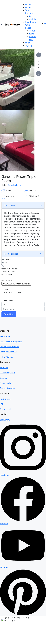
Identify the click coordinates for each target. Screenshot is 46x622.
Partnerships (5, 399)
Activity (32, 19)
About (32, 30)
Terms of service (7, 388)
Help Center (5, 336)
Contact (32, 36)
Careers (3, 378)
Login (27, 42)
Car (30, 16)
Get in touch (5, 409)
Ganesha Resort (14, 185)
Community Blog (7, 372)
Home (28, 4)
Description (9, 205)
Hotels (28, 7)
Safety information (8, 351)
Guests (7, 289)
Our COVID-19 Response (11, 341)
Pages (28, 27)
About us (4, 367)
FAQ (31, 39)
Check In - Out (8, 271)
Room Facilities (11, 253)
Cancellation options (9, 346)
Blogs (31, 33)
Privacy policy (6, 383)
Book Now (9, 314)
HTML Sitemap (6, 357)
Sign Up (29, 45)
